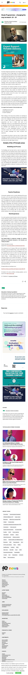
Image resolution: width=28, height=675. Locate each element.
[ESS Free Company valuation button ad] (14, 377)
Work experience (11, 557)
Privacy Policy (4, 585)
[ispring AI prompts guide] (14, 184)
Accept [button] (18, 672)
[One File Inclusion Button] (14, 345)
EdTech (3, 593)
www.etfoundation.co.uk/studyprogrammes (16, 245)
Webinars (4, 660)
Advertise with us (5, 584)
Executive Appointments (6, 604)
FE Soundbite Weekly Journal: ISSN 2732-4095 (11, 615)
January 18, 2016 (7, 22)
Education (4, 592)
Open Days (4, 658)
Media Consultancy (5, 625)
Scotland (12, 547)
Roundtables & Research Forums (8, 659)
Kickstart (12, 534)
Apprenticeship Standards (15, 514)
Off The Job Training (7, 544)
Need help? (4, 647)
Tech (9, 554)
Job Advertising (5, 624)
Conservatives (11, 522)
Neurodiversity (16, 542)
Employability (4, 595)
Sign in (24, 2)
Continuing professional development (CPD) (12, 524)
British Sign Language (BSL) (15, 519)
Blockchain (5, 519)
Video (3, 633)
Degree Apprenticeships (8, 529)
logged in (11, 313)
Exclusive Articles (5, 612)
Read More (22, 670)
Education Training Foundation (10, 21)
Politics (19, 544)
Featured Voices (5, 613)
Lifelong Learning (16, 537)
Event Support (4, 626)
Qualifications (6, 547)
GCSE (9, 532)
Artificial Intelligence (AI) (8, 516)
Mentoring (5, 542)
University (21, 554)
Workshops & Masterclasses (7, 661)
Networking (4, 657)
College (4, 522)
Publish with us (5, 583)
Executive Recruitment (6, 605)
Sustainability (17, 552)
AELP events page (10, 273)
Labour (17, 534)
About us (3, 579)
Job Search (4, 606)
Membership (4, 646)
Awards (3, 653)
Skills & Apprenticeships (6, 597)
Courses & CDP (5, 656)
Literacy (5, 539)
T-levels (5, 554)
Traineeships (14, 554)
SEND (17, 547)
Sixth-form (5, 549)
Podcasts (4, 632)
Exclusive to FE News (13, 276)
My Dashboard (5, 643)
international (5, 534)
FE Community (5, 582)
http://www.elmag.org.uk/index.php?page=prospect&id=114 (13, 268)
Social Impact (4, 598)
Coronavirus (5, 527)
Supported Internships (8, 552)
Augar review (17, 516)
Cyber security (13, 527)
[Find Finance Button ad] (14, 329)
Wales (4, 557)
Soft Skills (11, 549)
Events (3, 644)
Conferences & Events (6, 655)
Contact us (4, 581)
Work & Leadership (5, 596)
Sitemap (3, 586)
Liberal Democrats (7, 537)
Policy (14, 544)
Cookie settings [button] (9, 673)
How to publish (5, 639)
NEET (10, 542)
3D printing (5, 514)
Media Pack (4, 622)
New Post (4, 642)
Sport (16, 549)
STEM (20, 549)
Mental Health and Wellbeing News (16, 539)
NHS (22, 542)
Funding (5, 532)
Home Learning (16, 532)
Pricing (3, 621)
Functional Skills (18, 529)
